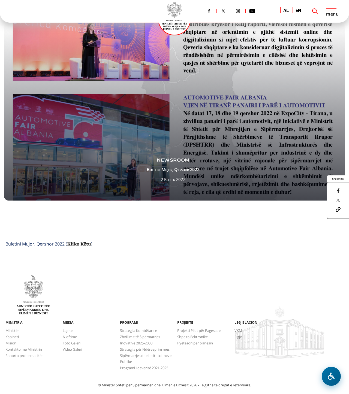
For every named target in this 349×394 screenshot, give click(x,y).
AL (286, 11)
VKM (238, 330)
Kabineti (12, 336)
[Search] (315, 11)
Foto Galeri (71, 343)
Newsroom (173, 160)
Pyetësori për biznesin (195, 343)
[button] (338, 209)
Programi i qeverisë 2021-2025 (144, 367)
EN (298, 11)
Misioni (11, 343)
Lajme (68, 330)
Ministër (12, 330)
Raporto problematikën (24, 355)
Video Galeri (72, 349)
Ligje (238, 336)
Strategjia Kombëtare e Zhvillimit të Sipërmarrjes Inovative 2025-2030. (140, 336)
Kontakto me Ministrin (23, 349)
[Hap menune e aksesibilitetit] (331, 376)
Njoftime (70, 336)
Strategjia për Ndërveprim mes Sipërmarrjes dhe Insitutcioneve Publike (146, 355)
